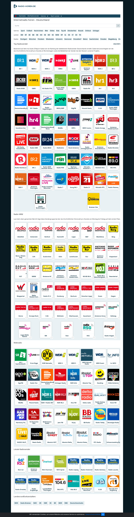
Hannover (68, 39)
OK (103, 514)
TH (80, 35)
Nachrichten (38, 31)
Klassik (80, 31)
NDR (35, 503)
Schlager (96, 31)
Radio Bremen (26, 503)
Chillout (88, 31)
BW (22, 35)
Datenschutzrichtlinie (93, 514)
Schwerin (59, 39)
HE (45, 35)
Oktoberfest (72, 31)
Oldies (52, 31)
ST (72, 35)
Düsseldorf (77, 39)
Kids (57, 31)
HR (40, 503)
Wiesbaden (50, 39)
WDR (16, 503)
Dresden (103, 39)
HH (41, 35)
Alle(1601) (116, 44)
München (32, 39)
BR (55, 503)
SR (50, 503)
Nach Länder (55, 16)
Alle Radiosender (33, 16)
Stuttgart (23, 39)
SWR (45, 503)
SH (76, 35)
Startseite (22, 16)
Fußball (29, 31)
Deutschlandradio (76, 503)
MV (49, 35)
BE (29, 35)
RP (62, 35)
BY (26, 35)
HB (37, 35)
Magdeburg (112, 39)
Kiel (120, 39)
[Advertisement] (84, 9)
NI (53, 35)
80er (46, 31)
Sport (23, 31)
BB (33, 35)
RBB (66, 503)
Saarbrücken (94, 39)
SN (69, 35)
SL (65, 35)
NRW (57, 35)
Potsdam (41, 39)
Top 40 (63, 31)
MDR (60, 503)
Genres (43, 16)
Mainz (85, 39)
